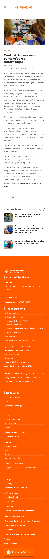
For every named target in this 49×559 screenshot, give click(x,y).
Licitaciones (9, 358)
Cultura (7, 442)
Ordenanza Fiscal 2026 (13, 313)
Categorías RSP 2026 (12, 332)
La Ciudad (8, 530)
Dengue (7, 427)
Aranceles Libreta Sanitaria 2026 (18, 366)
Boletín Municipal (11, 354)
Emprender (9, 501)
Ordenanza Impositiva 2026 (16, 317)
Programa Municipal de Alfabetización (20, 511)
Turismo (8, 539)
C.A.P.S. (7, 415)
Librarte (7, 454)
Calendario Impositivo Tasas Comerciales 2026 (23, 328)
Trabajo (7, 479)
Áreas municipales (12, 282)
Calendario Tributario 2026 (15, 321)
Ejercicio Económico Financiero (17, 346)
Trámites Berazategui (13, 405)
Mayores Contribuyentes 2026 (17, 362)
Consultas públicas (12, 336)
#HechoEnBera (10, 543)
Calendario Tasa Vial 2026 (15, 325)
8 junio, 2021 (8, 66)
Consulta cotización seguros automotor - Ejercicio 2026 (21, 341)
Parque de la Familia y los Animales (19, 534)
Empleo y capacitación (13, 483)
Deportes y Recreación (14, 516)
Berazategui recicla (12, 437)
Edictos (7, 369)
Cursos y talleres (11, 446)
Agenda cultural (11, 497)
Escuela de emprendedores (16, 487)
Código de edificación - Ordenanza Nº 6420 (22, 377)
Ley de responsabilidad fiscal (16, 350)
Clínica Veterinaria (12, 419)
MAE (6, 450)
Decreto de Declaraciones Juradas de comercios (24, 373)
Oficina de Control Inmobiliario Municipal (22, 521)
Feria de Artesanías (12, 458)
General (8, 51)
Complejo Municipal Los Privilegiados (20, 468)
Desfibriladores (10, 423)
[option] (24, 231)
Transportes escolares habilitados (18, 381)
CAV (6, 402)
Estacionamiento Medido (15, 525)
